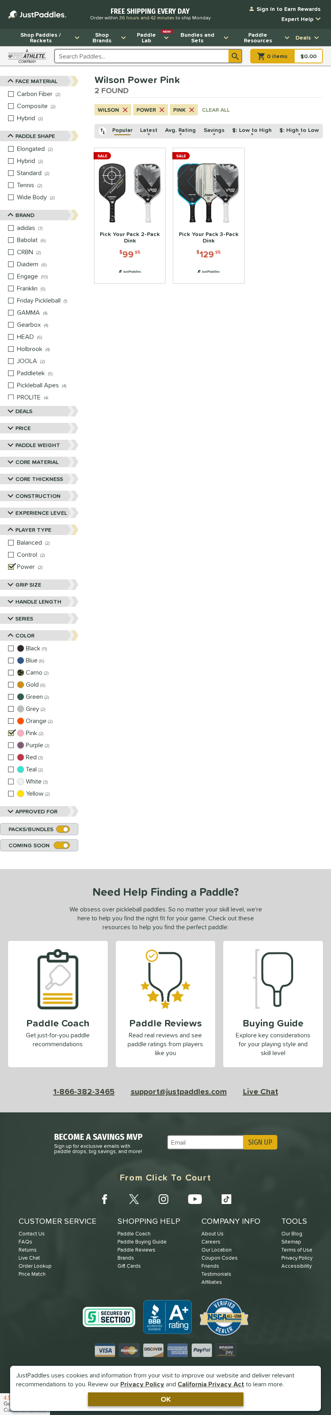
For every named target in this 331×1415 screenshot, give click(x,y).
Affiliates (211, 1282)
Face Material (36, 81)
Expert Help (297, 19)
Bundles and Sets (197, 37)
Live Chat (260, 1091)
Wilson (108, 110)
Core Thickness (39, 479)
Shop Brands (101, 37)
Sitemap (291, 1242)
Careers (210, 1242)
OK (166, 1399)
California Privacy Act (211, 1384)
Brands (125, 1258)
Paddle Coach (134, 1233)
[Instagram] (163, 1199)
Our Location (216, 1250)
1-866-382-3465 (84, 1091)
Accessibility (296, 1266)
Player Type (33, 530)
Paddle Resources (258, 37)
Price (23, 428)
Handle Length (38, 602)
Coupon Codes (219, 1258)
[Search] (235, 56)
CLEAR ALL (216, 110)
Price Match (32, 1274)
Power (146, 110)
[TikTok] (226, 1199)
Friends (210, 1266)
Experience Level (41, 513)
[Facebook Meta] (104, 1199)
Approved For (36, 811)
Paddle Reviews (136, 1250)
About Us (212, 1233)
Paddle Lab (154, 36)
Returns (28, 1250)
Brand (24, 215)
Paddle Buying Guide (142, 1242)
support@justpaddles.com (179, 1091)
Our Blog (291, 1233)
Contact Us (32, 1233)
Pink (179, 110)
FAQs (25, 1242)
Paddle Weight (37, 445)
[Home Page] (37, 14)
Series (24, 618)
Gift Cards (129, 1266)
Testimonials (216, 1274)
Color (24, 635)
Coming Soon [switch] (29, 845)
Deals (303, 37)
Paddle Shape (35, 136)
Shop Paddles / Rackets (41, 37)
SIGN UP (260, 1142)
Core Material (37, 462)
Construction (38, 496)
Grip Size (28, 585)
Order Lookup (35, 1266)
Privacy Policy (142, 1384)
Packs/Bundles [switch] (30, 829)
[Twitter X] (134, 1199)
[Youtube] (195, 1199)
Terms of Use (296, 1250)
